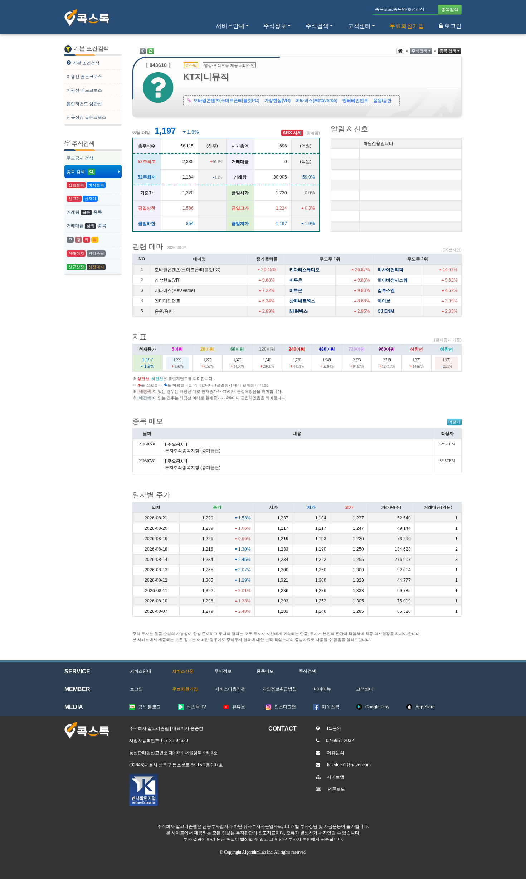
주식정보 (223, 671)
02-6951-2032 (340, 740)
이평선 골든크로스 (84, 76)
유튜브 (238, 706)
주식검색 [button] (317, 26)
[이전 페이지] (143, 51)
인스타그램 (285, 706)
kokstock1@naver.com (349, 764)
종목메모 (265, 671)
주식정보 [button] (274, 26)
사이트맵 (335, 777)
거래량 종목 (84, 212)
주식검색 (419, 51)
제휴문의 (335, 752)
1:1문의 (333, 728)
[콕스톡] (86, 18)
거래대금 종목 (86, 225)
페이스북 (330, 706)
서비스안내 (140, 671)
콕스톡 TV (196, 706)
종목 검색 (76, 171)
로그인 (453, 26)
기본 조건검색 (86, 62)
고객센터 (359, 26)
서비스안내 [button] (230, 26)
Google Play (377, 706)
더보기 (454, 422)
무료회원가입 (407, 26)
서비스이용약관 (230, 689)
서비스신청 (183, 671)
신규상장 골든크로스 (86, 117)
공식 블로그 (149, 706)
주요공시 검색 (80, 158)
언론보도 (336, 789)
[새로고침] (150, 51)
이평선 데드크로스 (84, 90)
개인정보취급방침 (279, 689)
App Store (425, 706)
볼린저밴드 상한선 (84, 103)
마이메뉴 (322, 689)
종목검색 (449, 9)
